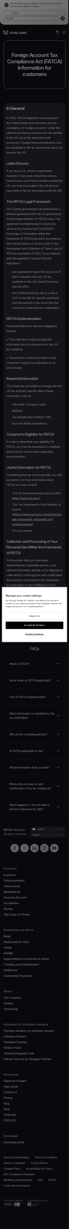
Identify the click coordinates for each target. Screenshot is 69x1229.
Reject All (34, 616)
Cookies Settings (34, 634)
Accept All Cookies (34, 625)
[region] (34, 614)
